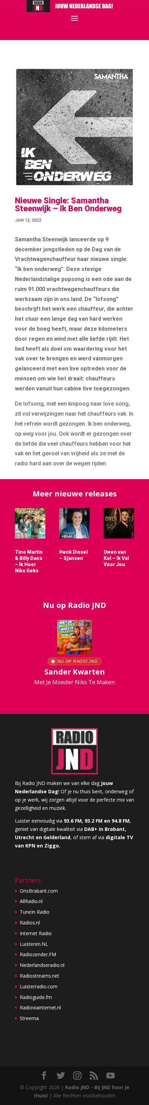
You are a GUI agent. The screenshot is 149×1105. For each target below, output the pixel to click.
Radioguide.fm (36, 997)
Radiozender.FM (38, 954)
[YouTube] (110, 1076)
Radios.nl (30, 922)
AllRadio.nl (31, 901)
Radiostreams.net (39, 975)
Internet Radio (36, 933)
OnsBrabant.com (39, 891)
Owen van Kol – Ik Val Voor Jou (116, 558)
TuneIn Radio (35, 912)
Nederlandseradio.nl (42, 965)
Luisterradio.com (39, 986)
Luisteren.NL (34, 944)
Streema (29, 1018)
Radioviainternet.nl (40, 1007)
